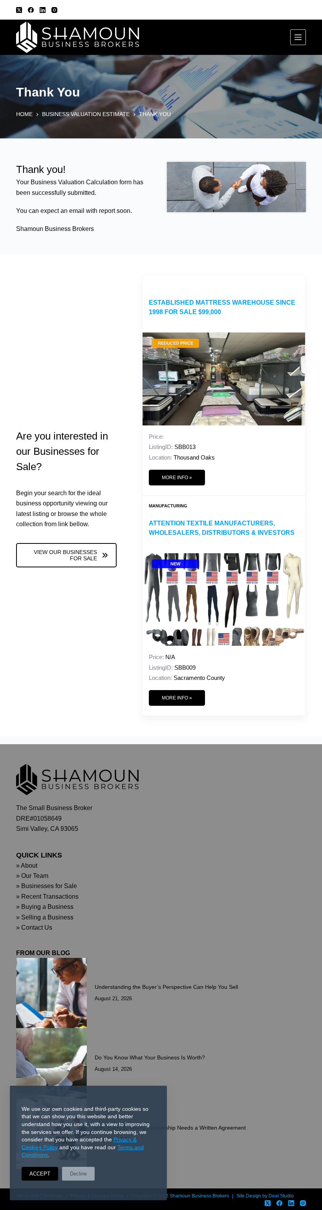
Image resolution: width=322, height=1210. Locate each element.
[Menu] (298, 37)
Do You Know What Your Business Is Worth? (150, 1057)
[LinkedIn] (43, 10)
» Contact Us (34, 927)
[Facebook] (31, 10)
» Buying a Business (44, 906)
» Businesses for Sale (46, 886)
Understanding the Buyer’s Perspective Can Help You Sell (166, 987)
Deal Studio (281, 1196)
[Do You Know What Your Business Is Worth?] (51, 1063)
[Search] (303, 10)
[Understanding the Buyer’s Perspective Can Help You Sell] (51, 993)
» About (26, 865)
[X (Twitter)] (19, 10)
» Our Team (32, 875)
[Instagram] (54, 10)
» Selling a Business (44, 917)
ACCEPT (39, 1174)
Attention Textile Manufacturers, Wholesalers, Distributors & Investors (222, 528)
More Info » (177, 477)
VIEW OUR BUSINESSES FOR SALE (65, 555)
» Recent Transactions (47, 896)
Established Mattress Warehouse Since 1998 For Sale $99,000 (222, 307)
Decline (78, 1174)
